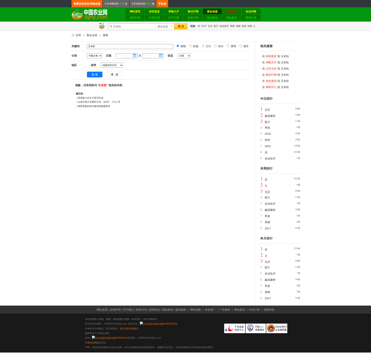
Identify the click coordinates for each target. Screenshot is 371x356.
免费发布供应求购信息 (86, 3)
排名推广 (210, 309)
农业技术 (224, 26)
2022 (268, 146)
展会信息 (92, 35)
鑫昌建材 (270, 115)
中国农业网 (91, 342)
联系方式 (141, 309)
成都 (238, 26)
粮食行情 (193, 17)
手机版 (162, 3)
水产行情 (173, 17)
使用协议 (154, 309)
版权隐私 (180, 309)
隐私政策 (167, 309)
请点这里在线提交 (129, 328)
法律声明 (115, 309)
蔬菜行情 (135, 17)
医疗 (216, 26)
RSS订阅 (254, 309)
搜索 (105, 35)
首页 (78, 35)
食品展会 (231, 17)
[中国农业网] (89, 19)
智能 (183, 46)
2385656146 (170, 323)
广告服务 (225, 309)
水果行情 (154, 17)
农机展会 (212, 17)
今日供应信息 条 (142, 3)
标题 (195, 46)
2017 (204, 26)
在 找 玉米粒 (275, 56)
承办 (220, 46)
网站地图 (195, 309)
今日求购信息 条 (116, 3)
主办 (208, 46)
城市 (246, 46)
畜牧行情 (251, 17)
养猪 (232, 26)
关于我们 (128, 309)
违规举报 (269, 309)
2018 (268, 133)
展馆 (233, 46)
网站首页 (102, 309)
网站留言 (239, 309)
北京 (210, 26)
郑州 (267, 140)
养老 (244, 26)
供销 (249, 26)
